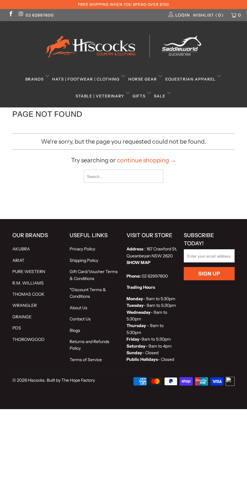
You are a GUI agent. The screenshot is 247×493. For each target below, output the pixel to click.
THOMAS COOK (28, 294)
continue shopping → (146, 160)
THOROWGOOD (28, 339)
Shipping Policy (84, 260)
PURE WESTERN (28, 271)
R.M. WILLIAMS (28, 283)
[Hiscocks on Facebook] (11, 14)
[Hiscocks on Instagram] (21, 14)
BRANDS (35, 79)
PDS (16, 328)
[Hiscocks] (123, 44)
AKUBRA (21, 249)
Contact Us (80, 319)
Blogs (75, 330)
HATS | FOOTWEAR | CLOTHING (86, 79)
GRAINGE (22, 317)
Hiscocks (36, 380)
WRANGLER (24, 305)
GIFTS (140, 96)
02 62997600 (40, 15)
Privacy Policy (82, 249)
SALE (160, 96)
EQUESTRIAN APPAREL (191, 79)
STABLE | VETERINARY (100, 96)
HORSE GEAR (143, 79)
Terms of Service (86, 359)
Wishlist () (208, 15)
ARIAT (18, 260)
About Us (78, 307)
